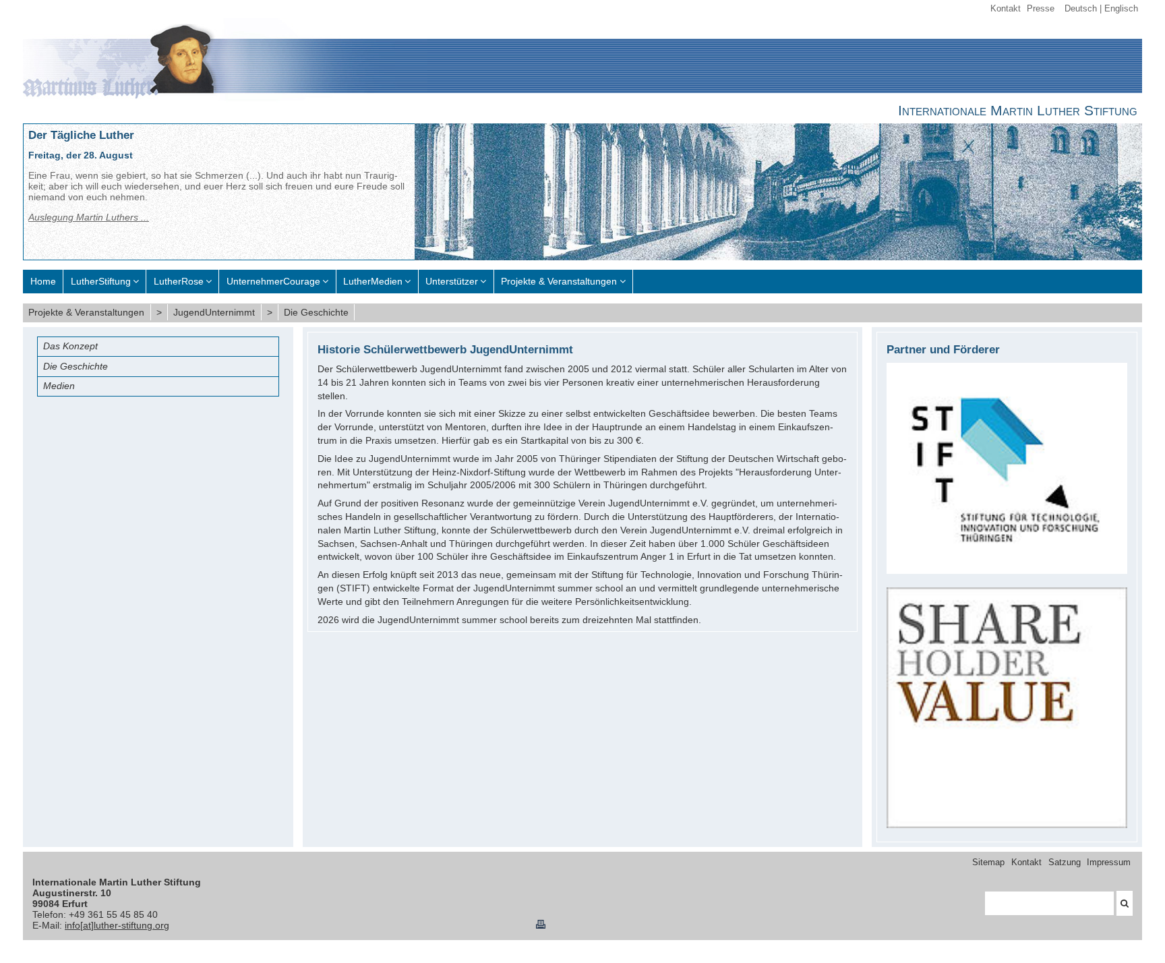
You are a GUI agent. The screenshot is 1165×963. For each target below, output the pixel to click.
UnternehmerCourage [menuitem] (273, 281)
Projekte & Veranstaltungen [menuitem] (559, 281)
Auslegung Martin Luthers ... (88, 217)
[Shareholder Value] (1007, 824)
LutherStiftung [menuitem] (101, 281)
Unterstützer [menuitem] (451, 281)
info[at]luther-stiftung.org (117, 925)
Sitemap (988, 862)
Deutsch (1081, 8)
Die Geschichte (316, 312)
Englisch (1121, 8)
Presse (1040, 8)
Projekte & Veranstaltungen (86, 312)
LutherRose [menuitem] (179, 281)
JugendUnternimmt (214, 312)
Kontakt (1005, 8)
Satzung (1064, 862)
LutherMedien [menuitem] (372, 281)
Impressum (1109, 862)
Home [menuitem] (43, 281)
